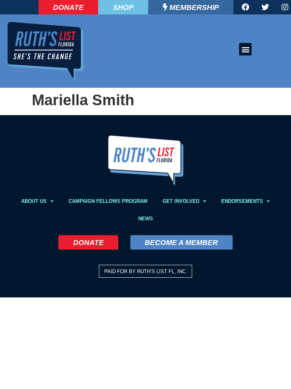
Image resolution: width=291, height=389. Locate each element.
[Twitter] (265, 7)
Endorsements (242, 201)
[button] (245, 49)
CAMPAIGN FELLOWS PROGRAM (108, 201)
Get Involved (181, 201)
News (145, 218)
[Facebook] (245, 7)
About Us (34, 201)
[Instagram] (285, 7)
